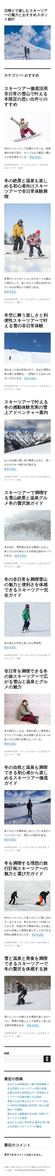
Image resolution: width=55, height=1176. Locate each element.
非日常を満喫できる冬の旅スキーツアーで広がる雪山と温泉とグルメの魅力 (26, 678)
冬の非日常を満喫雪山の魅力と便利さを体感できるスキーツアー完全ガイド (26, 587)
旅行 (21, 168)
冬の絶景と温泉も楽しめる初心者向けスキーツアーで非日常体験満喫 (26, 188)
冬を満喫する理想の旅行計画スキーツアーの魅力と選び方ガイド (26, 868)
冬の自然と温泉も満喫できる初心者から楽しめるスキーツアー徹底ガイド (26, 775)
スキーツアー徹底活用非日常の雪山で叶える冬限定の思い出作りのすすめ (26, 96)
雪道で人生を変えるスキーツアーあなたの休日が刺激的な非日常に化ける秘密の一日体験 (28, 1105)
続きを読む (35, 156)
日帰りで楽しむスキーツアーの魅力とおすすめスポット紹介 (26, 14)
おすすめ (44, 165)
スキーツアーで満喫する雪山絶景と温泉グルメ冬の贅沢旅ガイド (26, 498)
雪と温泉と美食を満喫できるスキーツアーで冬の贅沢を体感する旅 (26, 963)
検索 (6, 1053)
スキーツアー (10, 168)
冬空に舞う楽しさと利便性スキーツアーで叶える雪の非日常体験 (26, 320)
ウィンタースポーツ (30, 165)
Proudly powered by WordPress (30, 1170)
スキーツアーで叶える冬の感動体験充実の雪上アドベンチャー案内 (26, 407)
